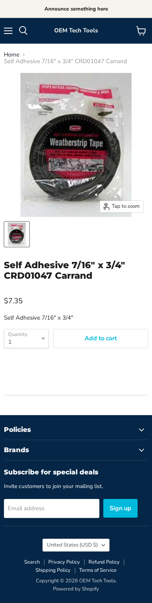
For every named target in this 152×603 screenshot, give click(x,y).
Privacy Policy (64, 562)
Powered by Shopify (76, 588)
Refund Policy (104, 562)
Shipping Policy (53, 570)
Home (11, 54)
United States (72, 544)
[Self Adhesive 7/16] (16, 234)
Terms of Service (98, 570)
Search (32, 562)
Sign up (120, 508)
